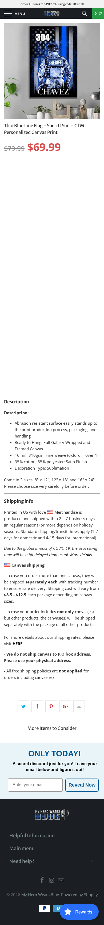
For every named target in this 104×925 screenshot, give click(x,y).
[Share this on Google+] (65, 706)
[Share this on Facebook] (37, 706)
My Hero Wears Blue (40, 894)
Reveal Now (82, 785)
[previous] (9, 71)
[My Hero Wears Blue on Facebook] (42, 880)
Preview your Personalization (52, 321)
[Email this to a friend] (79, 706)
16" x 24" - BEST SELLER (26, 170)
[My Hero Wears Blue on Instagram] (52, 880)
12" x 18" (60, 170)
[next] (94, 71)
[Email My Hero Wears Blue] (61, 880)
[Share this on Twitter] (23, 706)
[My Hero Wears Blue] (52, 13)
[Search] (86, 13)
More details (81, 554)
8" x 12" (82, 170)
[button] (50, 188)
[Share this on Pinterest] (51, 706)
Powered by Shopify (79, 894)
